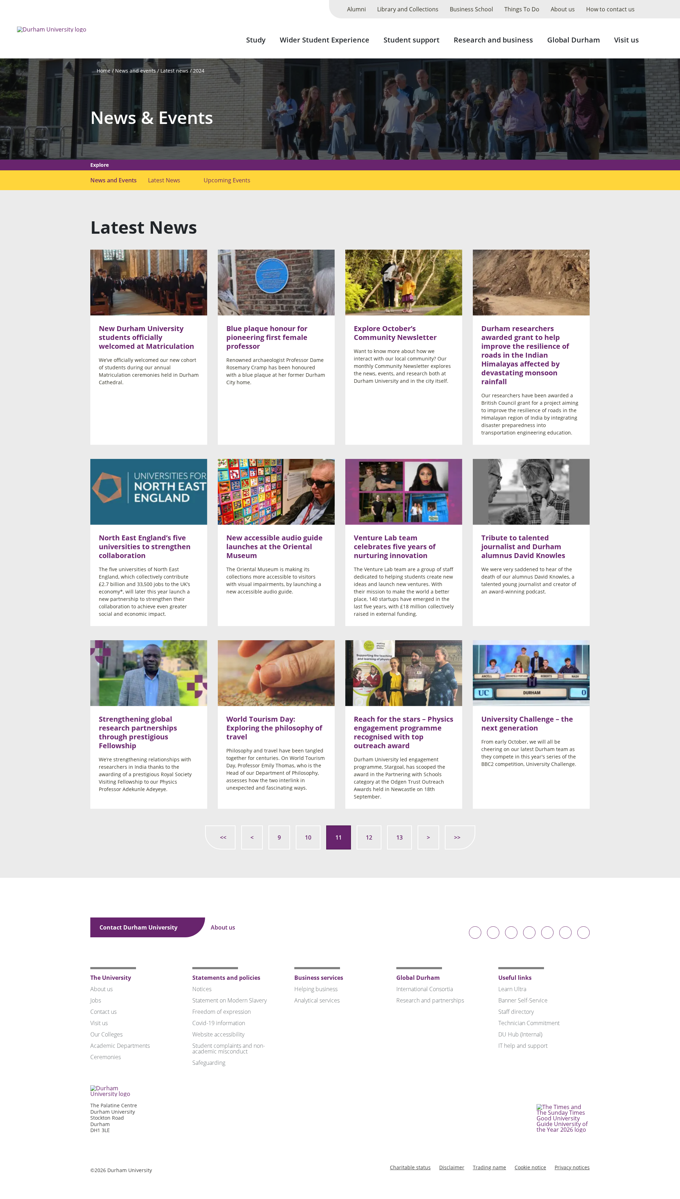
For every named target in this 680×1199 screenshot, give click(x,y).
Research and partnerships (430, 1000)
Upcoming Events (227, 180)
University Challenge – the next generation (527, 723)
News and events (135, 70)
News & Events (151, 117)
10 (308, 837)
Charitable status (410, 1167)
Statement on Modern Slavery (229, 1000)
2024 (198, 70)
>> (457, 837)
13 (399, 837)
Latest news (174, 70)
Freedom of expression (221, 1012)
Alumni (356, 9)
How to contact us (610, 9)
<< (223, 837)
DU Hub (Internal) (520, 1034)
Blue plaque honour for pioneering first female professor (266, 337)
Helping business (316, 989)
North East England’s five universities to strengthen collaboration (145, 546)
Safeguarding (208, 1063)
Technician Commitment (529, 1023)
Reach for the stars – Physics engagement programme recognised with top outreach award (403, 732)
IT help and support (523, 1046)
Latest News (164, 180)
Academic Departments (120, 1046)
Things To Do (521, 9)
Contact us (103, 1012)
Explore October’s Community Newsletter (395, 333)
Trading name (489, 1167)
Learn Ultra (512, 989)
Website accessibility (218, 1034)
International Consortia (424, 989)
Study (256, 40)
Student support (412, 40)
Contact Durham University (139, 927)
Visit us (626, 40)
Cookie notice (530, 1167)
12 (369, 837)
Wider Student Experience (324, 40)
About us (563, 9)
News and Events (113, 180)
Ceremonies (105, 1057)
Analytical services (317, 1000)
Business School (471, 9)
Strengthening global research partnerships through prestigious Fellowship (138, 732)
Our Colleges (106, 1034)
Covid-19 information (218, 1023)
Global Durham (573, 40)
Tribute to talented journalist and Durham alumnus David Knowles (523, 546)
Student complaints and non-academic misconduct (228, 1048)
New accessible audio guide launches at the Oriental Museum (274, 546)
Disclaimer (451, 1167)
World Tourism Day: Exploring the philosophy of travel (274, 727)
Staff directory (516, 1012)
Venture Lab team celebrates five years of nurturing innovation (395, 546)
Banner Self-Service (523, 1000)
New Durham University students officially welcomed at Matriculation (146, 337)
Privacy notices (572, 1167)
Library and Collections (407, 9)
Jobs (95, 1000)
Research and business (493, 40)
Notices (201, 989)
